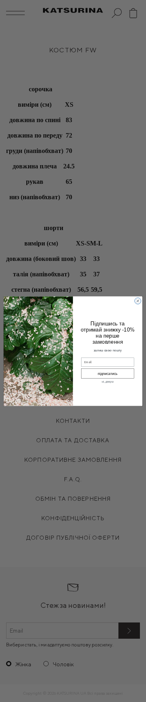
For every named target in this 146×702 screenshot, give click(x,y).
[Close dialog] (138, 300)
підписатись (108, 373)
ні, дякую (108, 381)
